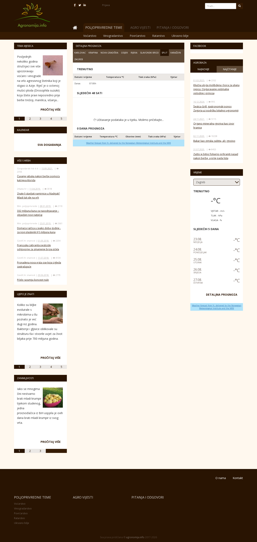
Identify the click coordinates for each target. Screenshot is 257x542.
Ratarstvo (158, 36)
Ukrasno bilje (180, 36)
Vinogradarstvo (113, 36)
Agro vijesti (140, 27)
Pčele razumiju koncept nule (33, 280)
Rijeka (134, 52)
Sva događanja (49, 145)
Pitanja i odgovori (173, 27)
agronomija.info (135, 537)
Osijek (124, 52)
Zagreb (78, 59)
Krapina (93, 52)
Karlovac (80, 52)
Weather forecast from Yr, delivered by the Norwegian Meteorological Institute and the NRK (128, 143)
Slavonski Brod (149, 52)
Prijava (106, 5)
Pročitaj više (51, 109)
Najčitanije (230, 69)
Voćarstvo (89, 36)
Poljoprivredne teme (32, 497)
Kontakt (238, 478)
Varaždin (175, 52)
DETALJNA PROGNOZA (221, 294)
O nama (220, 478)
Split (164, 52)
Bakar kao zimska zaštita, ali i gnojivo (214, 141)
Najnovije (203, 69)
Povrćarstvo (137, 36)
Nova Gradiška (109, 52)
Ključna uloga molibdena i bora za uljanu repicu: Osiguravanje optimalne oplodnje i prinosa (216, 89)
